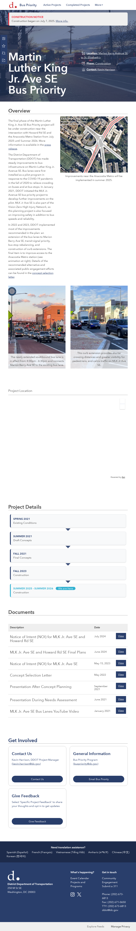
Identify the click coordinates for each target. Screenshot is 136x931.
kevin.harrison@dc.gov (26, 763)
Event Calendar (79, 878)
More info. (62, 21)
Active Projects (52, 4)
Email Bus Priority (99, 779)
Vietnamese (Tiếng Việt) (70, 852)
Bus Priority (28, 5)
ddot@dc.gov (110, 910)
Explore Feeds (95, 926)
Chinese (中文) (120, 852)
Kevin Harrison (101, 69)
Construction (99, 63)
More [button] (98, 4)
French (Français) (42, 852)
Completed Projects (78, 4)
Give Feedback (37, 821)
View (121, 636)
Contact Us (37, 779)
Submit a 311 (110, 886)
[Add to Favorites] (3, 45)
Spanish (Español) (17, 852)
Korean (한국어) (16, 856)
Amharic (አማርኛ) (98, 852)
